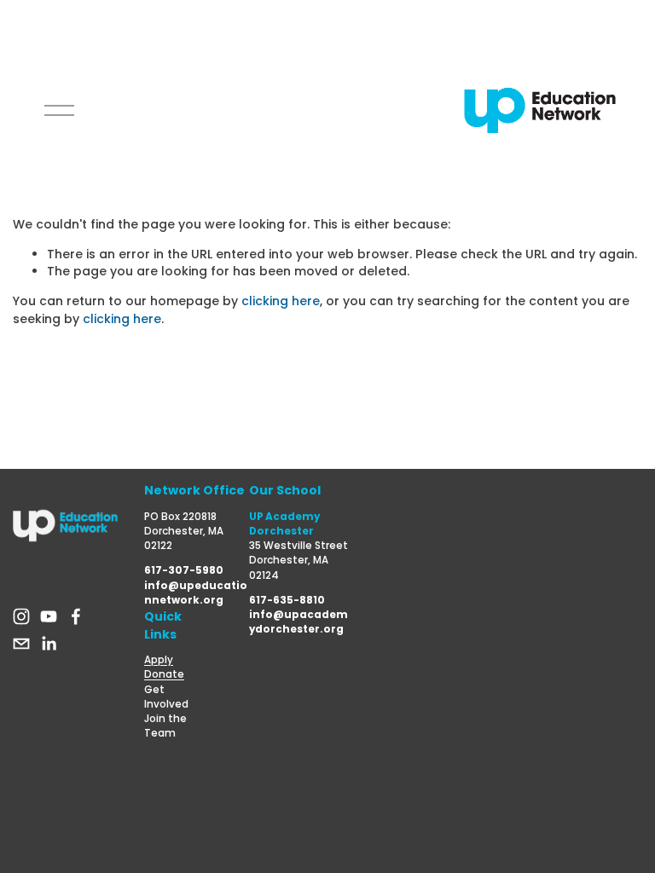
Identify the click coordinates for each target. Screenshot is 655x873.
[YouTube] (48, 616)
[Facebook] (75, 616)
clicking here (280, 300)
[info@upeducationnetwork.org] (21, 643)
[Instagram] (21, 616)
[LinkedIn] (48, 643)
